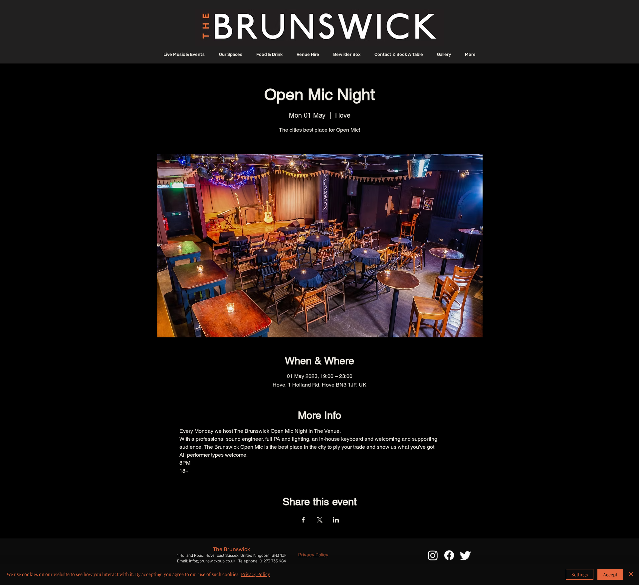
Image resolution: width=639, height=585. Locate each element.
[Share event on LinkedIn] (336, 520)
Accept (610, 574)
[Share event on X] (320, 520)
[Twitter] (465, 555)
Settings (579, 574)
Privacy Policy (255, 574)
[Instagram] (432, 555)
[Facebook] (449, 555)
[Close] (631, 574)
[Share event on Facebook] (303, 520)
